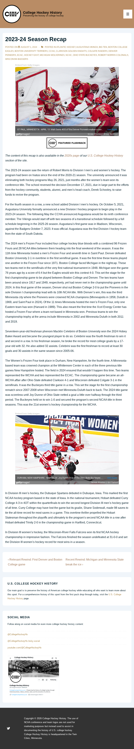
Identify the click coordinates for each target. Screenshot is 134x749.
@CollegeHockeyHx (18, 634)
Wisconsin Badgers (16, 59)
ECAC (20, 55)
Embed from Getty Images (27, 65)
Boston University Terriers (31, 51)
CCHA (52, 51)
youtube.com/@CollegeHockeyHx (25, 647)
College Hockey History (42, 12)
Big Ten (103, 47)
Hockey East (31, 55)
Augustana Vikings (87, 47)
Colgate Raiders (97, 51)
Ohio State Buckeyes (85, 55)
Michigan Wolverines (52, 55)
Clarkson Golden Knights (71, 51)
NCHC (69, 55)
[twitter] (8, 728)
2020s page (72, 155)
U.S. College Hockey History (105, 155)
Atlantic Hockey (65, 47)
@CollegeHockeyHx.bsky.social (24, 641)
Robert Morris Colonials (113, 55)
